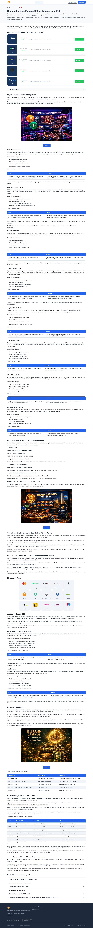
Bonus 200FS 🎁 (18, 7)
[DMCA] (26, 920)
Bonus (46, 767)
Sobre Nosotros (78, 925)
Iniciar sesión (72, 2)
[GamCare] (22, 920)
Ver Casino (78, 39)
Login (46, 527)
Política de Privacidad (69, 925)
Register (47, 145)
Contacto (84, 925)
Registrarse (81, 2)
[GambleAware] (14, 920)
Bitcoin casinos (39, 2)
